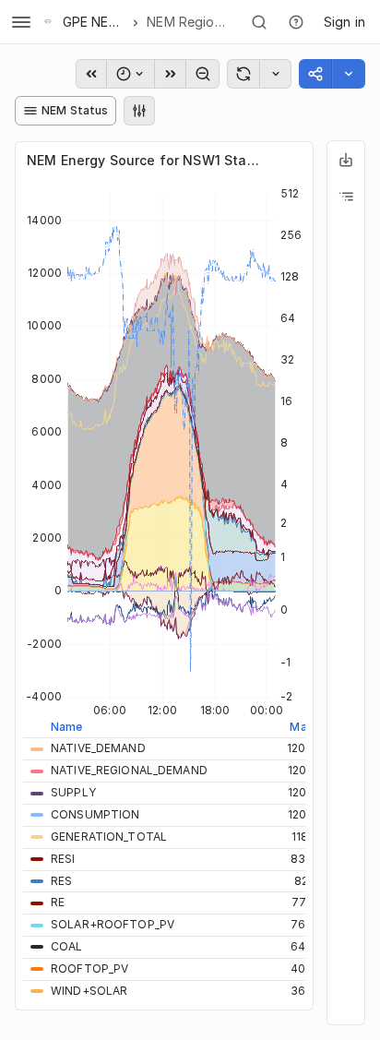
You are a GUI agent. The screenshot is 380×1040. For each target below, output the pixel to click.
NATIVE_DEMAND (98, 748)
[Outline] (345, 196)
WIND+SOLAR (89, 991)
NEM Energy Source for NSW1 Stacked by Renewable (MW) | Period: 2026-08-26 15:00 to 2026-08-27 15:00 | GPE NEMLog (146, 160)
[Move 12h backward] (91, 74)
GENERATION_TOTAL (109, 836)
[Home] (48, 22)
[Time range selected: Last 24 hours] (131, 74)
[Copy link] (315, 74)
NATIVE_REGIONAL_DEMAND (129, 770)
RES (61, 881)
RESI (63, 859)
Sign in (344, 22)
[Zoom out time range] (203, 74)
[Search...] (259, 22)
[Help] (296, 22)
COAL (67, 946)
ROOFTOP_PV (89, 968)
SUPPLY (73, 792)
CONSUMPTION (95, 814)
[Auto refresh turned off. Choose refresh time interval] (275, 74)
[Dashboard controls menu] (139, 111)
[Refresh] (243, 74)
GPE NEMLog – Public (94, 22)
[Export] (345, 160)
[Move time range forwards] (170, 74)
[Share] (348, 74)
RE (58, 902)
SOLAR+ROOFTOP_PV (112, 924)
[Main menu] (21, 22)
